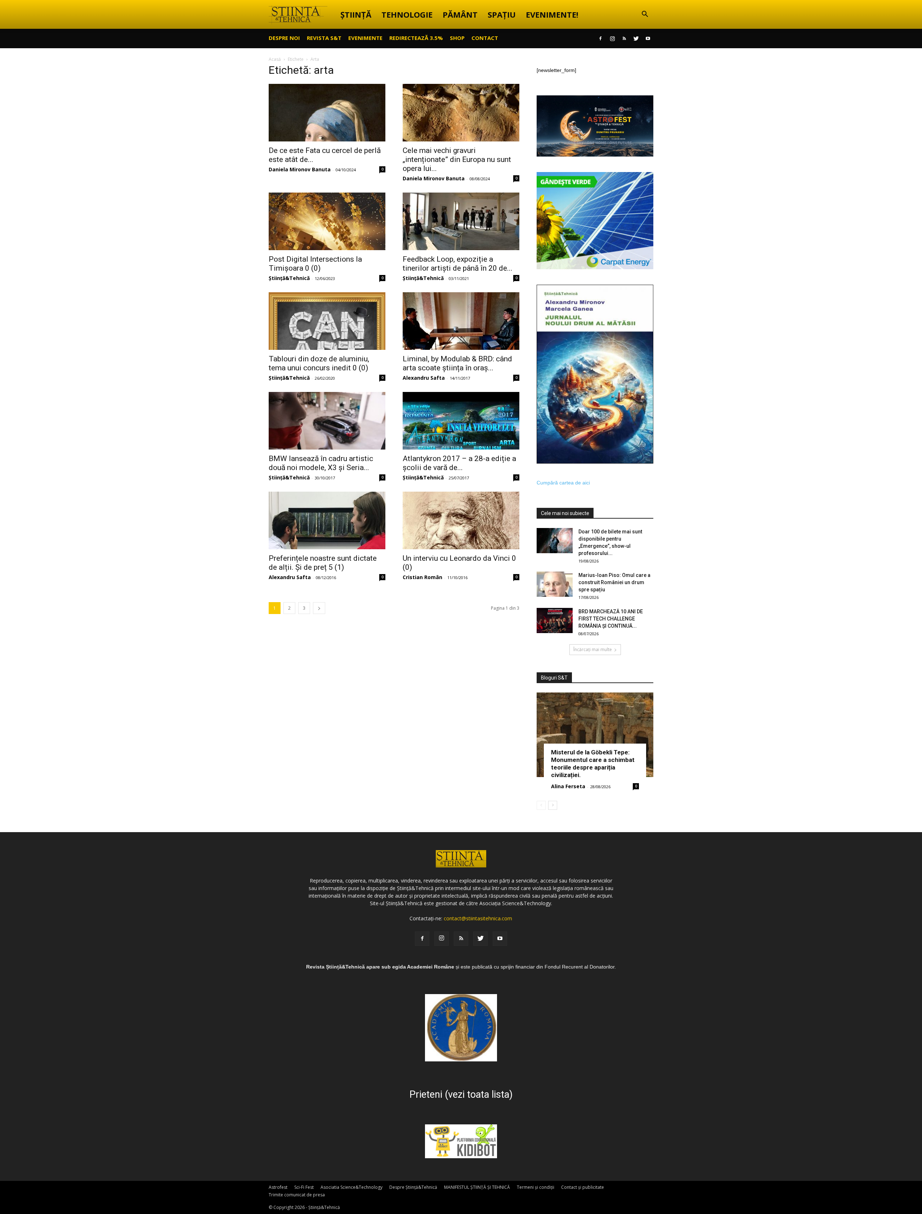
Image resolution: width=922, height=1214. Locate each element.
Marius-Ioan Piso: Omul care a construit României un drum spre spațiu (614, 582)
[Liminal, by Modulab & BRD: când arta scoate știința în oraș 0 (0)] (461, 321)
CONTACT (484, 37)
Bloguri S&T (554, 678)
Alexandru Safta (424, 377)
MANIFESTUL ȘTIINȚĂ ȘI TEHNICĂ (477, 1187)
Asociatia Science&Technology (351, 1187)
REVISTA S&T (324, 37)
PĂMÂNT (460, 14)
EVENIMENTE (365, 37)
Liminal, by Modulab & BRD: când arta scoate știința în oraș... (457, 363)
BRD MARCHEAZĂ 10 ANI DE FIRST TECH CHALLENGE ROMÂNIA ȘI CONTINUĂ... (610, 619)
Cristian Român (422, 577)
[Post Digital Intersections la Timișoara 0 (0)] (327, 221)
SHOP (457, 37)
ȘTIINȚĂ (355, 14)
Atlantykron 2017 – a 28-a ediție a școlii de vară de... (459, 463)
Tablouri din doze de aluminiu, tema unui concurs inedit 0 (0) (319, 363)
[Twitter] (636, 38)
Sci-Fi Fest (304, 1187)
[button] (644, 15)
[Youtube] (648, 38)
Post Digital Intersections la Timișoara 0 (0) (315, 263)
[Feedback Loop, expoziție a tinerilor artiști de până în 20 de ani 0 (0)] (461, 221)
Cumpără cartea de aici (563, 483)
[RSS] (624, 38)
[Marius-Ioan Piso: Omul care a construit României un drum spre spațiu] (555, 584)
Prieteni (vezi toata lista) (461, 1094)
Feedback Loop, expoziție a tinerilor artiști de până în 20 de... (458, 263)
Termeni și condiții (535, 1187)
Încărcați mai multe (592, 649)
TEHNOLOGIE (407, 14)
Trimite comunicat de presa (297, 1195)
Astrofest (278, 1187)
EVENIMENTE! (552, 14)
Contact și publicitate (582, 1187)
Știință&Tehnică (289, 278)
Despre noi (284, 37)
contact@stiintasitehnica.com (478, 918)
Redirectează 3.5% (416, 37)
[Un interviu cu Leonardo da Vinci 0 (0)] (461, 520)
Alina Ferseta (568, 786)
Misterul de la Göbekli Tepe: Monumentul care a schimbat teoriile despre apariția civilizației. (593, 764)
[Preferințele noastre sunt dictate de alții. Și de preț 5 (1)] (327, 520)
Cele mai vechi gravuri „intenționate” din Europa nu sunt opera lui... (457, 159)
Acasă (275, 59)
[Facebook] (600, 38)
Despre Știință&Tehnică (413, 1187)
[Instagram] (612, 38)
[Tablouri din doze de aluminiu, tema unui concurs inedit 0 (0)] (327, 321)
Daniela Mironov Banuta (300, 169)
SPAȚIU (502, 14)
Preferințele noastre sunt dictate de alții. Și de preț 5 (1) (323, 563)
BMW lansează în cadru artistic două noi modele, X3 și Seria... (321, 463)
